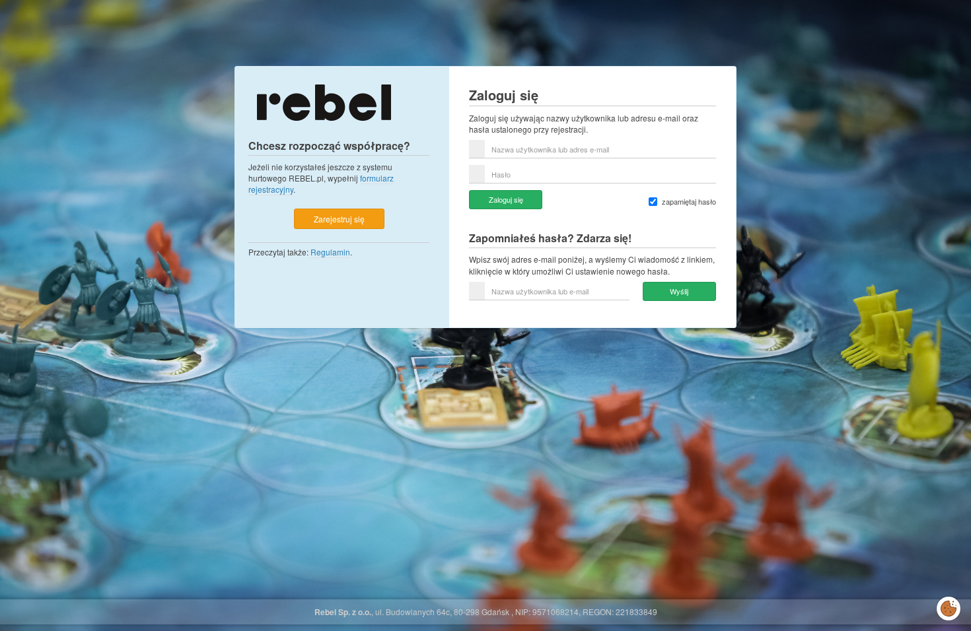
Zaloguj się (506, 199)
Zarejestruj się (339, 218)
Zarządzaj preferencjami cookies (948, 606)
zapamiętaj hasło (689, 202)
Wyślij (679, 291)
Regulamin (330, 251)
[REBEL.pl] (323, 101)
